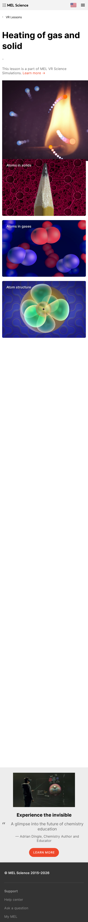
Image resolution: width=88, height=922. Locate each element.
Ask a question (16, 908)
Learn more (44, 852)
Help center (13, 899)
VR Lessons (14, 17)
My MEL (10, 916)
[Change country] (73, 5)
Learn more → (34, 73)
